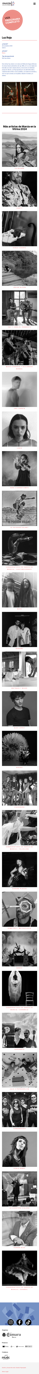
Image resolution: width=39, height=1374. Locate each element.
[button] (34, 4)
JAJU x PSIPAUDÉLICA (19, 1089)
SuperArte (20, 1049)
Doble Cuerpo (19, 247)
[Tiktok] (28, 1322)
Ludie (19, 448)
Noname (19, 648)
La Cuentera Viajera (19, 1208)
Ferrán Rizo (19, 1247)
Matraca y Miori (19, 688)
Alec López (19, 728)
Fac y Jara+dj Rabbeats (19, 327)
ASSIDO (19, 767)
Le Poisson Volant (19, 527)
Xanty (19, 208)
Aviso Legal (5, 1371)
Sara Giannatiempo (19, 487)
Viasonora (19, 807)
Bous (19, 609)
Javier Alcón (19, 287)
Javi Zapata (19, 408)
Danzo (19, 968)
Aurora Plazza (19, 888)
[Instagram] (11, 1322)
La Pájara (19, 168)
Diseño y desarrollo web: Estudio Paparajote (14, 1367)
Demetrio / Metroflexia (19, 928)
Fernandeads (19, 1128)
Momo (3, 53)
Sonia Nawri (19, 1168)
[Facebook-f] (19, 1322)
